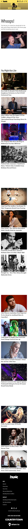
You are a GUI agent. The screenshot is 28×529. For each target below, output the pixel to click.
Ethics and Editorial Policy (7, 491)
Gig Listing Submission (7, 502)
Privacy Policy (5, 486)
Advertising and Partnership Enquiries (9, 499)
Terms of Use (5, 488)
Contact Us (5, 504)
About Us (4, 483)
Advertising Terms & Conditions (8, 493)
